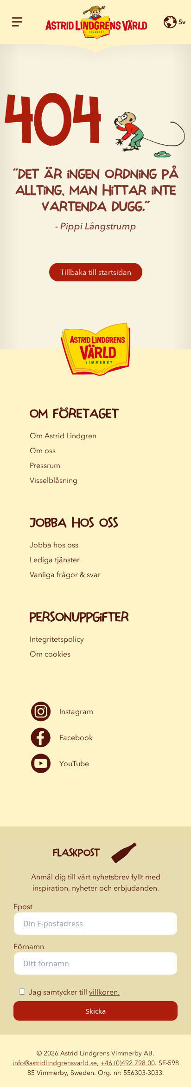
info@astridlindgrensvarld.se (55, 1063)
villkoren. (104, 991)
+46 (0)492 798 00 (128, 1063)
